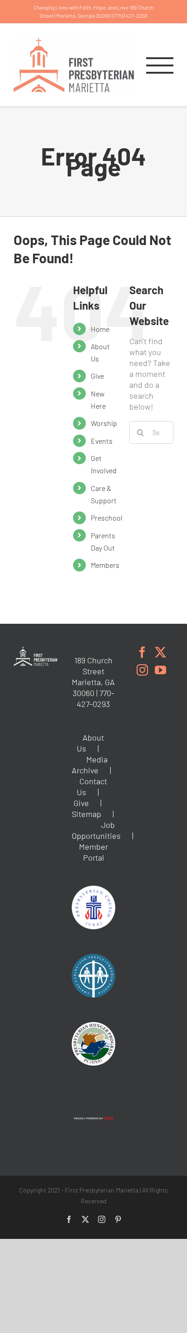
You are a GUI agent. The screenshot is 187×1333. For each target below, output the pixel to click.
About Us (90, 742)
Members (105, 565)
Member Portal (93, 852)
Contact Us (92, 786)
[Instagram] (142, 670)
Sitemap (86, 814)
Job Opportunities (96, 830)
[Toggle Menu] (160, 65)
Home (100, 329)
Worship (104, 423)
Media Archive (90, 764)
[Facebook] (142, 652)
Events (102, 440)
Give (97, 375)
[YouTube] (160, 670)
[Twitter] (160, 652)
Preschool (107, 517)
